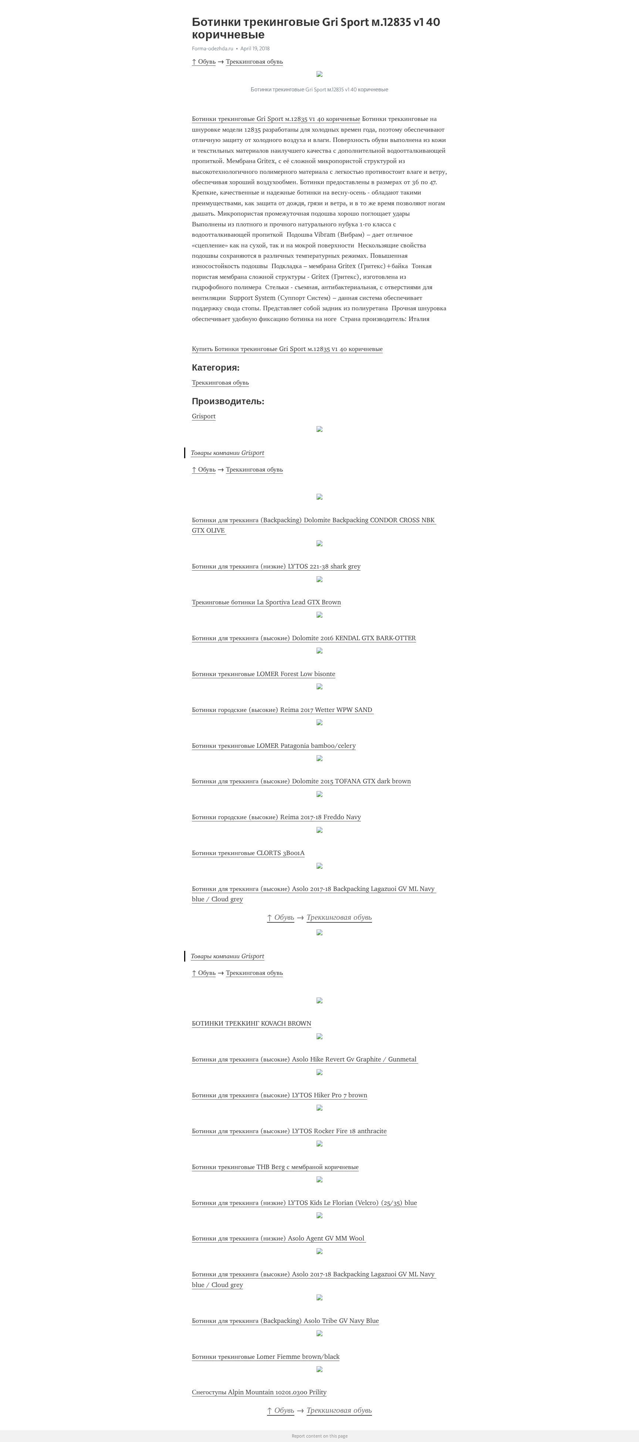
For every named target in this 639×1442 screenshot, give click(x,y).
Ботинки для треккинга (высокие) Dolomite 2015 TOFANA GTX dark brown (301, 781)
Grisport (204, 416)
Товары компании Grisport (227, 453)
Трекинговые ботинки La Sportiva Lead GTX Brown (266, 602)
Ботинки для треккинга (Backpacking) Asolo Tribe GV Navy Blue (285, 1321)
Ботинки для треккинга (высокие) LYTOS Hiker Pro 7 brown (279, 1095)
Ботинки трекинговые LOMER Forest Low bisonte (263, 674)
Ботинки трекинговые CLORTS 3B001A (248, 853)
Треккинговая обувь (254, 61)
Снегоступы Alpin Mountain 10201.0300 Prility (259, 1392)
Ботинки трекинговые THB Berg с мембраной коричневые (275, 1167)
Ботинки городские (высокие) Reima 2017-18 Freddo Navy (276, 817)
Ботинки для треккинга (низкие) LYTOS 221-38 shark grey (276, 566)
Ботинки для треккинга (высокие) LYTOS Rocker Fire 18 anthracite (289, 1131)
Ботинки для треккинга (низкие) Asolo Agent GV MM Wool (279, 1238)
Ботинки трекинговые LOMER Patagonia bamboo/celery (274, 746)
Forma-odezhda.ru (212, 48)
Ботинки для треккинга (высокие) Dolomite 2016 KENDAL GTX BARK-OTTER (304, 638)
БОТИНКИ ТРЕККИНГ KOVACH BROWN (251, 1023)
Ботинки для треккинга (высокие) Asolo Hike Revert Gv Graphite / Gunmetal (305, 1059)
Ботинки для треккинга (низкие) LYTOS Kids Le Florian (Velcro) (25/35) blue (304, 1203)
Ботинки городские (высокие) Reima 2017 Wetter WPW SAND (283, 710)
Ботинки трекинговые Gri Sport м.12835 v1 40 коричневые (276, 119)
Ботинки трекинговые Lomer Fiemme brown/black (265, 1356)
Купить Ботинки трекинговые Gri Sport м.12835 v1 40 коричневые (287, 349)
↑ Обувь (204, 61)
